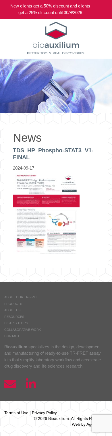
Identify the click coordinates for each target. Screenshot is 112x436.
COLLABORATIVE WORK (22, 329)
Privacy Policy (44, 412)
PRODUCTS (13, 304)
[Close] (103, 9)
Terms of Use (16, 412)
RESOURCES (14, 316)
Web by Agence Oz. (90, 424)
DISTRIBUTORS (16, 323)
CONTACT (12, 336)
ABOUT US (12, 310)
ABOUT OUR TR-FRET (21, 297)
